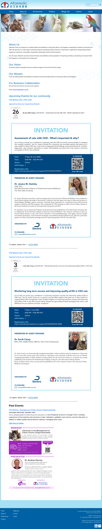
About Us (23, 11)
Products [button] (52, 11)
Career (90, 11)
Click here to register (16, 423)
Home (11, 11)
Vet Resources (37, 11)
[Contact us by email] (99, 525)
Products (3, 519)
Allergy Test (16, 511)
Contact (79, 11)
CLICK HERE (33, 244)
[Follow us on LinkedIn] (96, 525)
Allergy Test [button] (65, 11)
